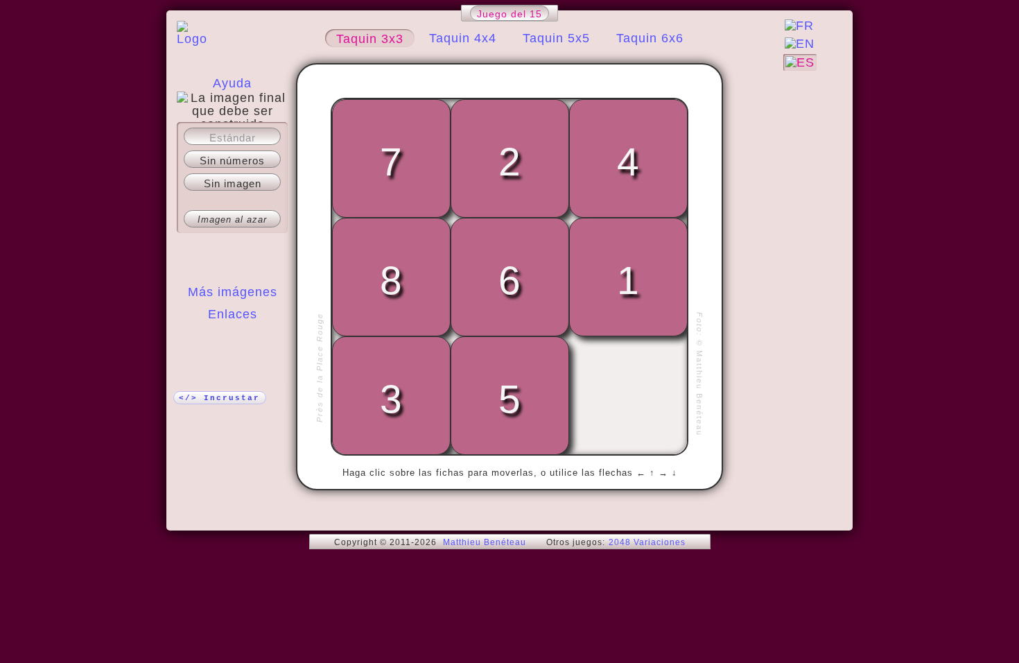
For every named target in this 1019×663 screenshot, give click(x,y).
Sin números (232, 160)
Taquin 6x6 (649, 38)
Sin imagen (232, 183)
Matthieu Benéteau (484, 542)
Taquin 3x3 (369, 39)
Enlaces (232, 314)
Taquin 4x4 (462, 38)
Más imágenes (232, 292)
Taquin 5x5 (556, 38)
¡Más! (233, 341)
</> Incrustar (219, 398)
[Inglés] (800, 43)
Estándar (232, 138)
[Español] (800, 62)
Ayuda (232, 83)
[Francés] (799, 25)
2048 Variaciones (647, 542)
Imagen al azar (232, 219)
